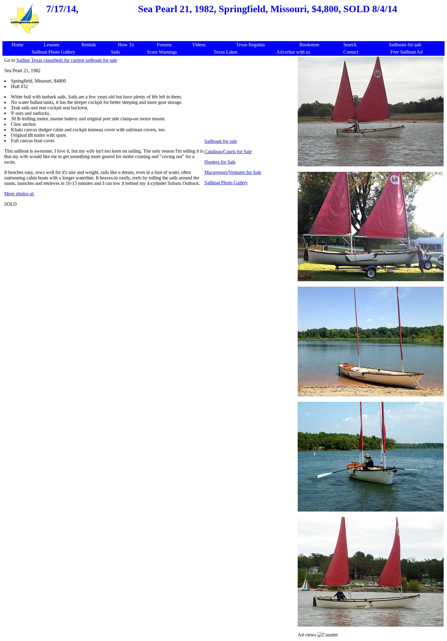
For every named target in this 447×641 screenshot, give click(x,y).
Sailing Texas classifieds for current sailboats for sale (66, 60)
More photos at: (19, 193)
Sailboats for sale (220, 141)
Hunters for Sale (220, 162)
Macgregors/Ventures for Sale (232, 172)
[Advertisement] (225, 38)
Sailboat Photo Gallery (226, 182)
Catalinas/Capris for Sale (228, 151)
